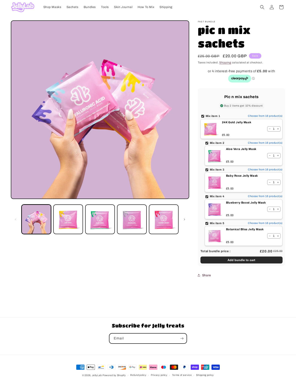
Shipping (225, 62)
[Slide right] (184, 219)
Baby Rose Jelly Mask (242, 175)
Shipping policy (205, 375)
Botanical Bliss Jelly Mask (245, 229)
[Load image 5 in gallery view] (164, 219)
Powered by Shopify (114, 375)
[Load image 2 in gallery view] (68, 219)
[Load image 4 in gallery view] (132, 219)
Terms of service (182, 375)
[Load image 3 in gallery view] (100, 219)
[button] (262, 7)
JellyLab (97, 375)
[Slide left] (15, 219)
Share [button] (206, 275)
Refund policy (138, 375)
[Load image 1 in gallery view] (36, 219)
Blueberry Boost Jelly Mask (246, 202)
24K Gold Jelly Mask (236, 122)
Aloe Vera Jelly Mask (241, 149)
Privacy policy (159, 375)
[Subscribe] (182, 338)
